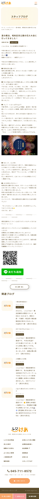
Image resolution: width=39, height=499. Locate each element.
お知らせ (25, 457)
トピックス (10, 27)
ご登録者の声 (8, 457)
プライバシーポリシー (9, 490)
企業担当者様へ (27, 444)
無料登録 (33, 496)
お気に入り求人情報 (28, 440)
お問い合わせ (20, 481)
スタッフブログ (27, 461)
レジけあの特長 (9, 440)
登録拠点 (25, 453)
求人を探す (7, 496)
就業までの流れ (9, 448)
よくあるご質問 (9, 453)
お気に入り (20, 496)
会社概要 (25, 448)
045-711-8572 (21, 471)
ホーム (3, 27)
